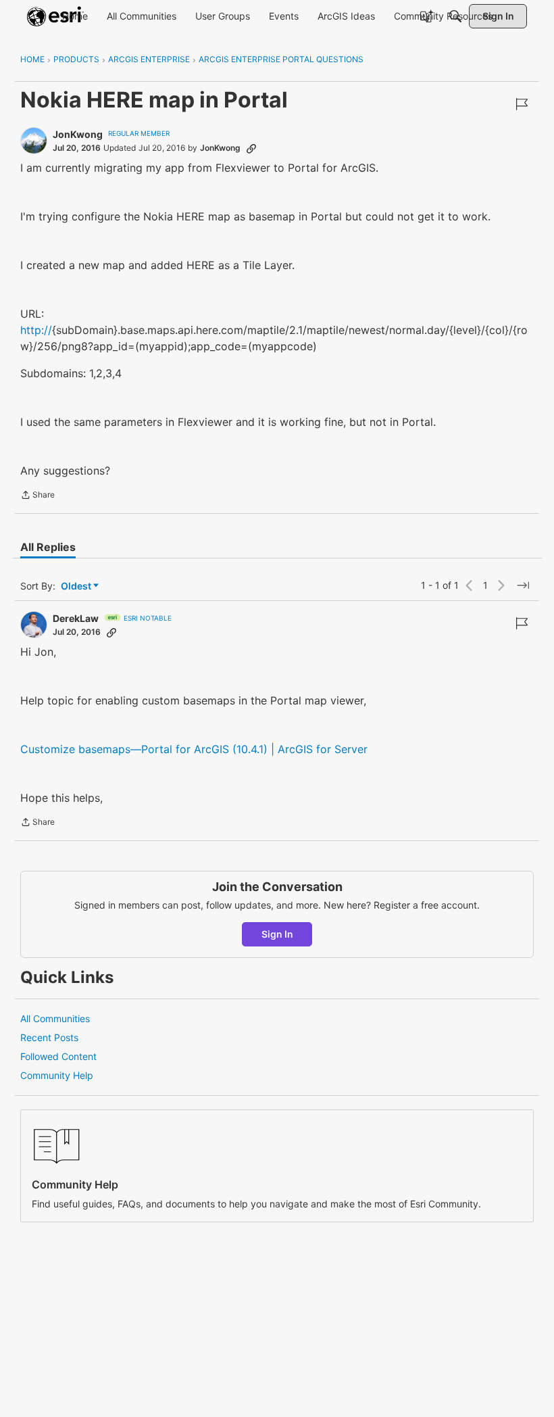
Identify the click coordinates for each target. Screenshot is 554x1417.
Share (37, 496)
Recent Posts (49, 1037)
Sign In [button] (277, 934)
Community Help (56, 1075)
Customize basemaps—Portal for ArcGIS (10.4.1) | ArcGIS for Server (194, 749)
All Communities (55, 1018)
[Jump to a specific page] (523, 585)
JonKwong (78, 134)
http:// (36, 330)
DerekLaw (76, 618)
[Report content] (521, 104)
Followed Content (58, 1056)
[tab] (48, 546)
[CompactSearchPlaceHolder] (455, 16)
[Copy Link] (251, 148)
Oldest (77, 586)
